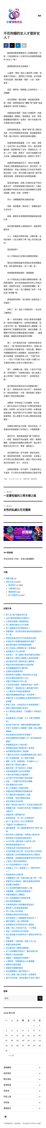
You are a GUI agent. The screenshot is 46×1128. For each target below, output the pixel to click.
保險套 (6, 1102)
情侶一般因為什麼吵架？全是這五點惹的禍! (24, 804)
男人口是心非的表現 (14, 911)
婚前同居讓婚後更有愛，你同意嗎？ (21, 695)
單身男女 (34, 479)
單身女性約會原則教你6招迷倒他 (20, 665)
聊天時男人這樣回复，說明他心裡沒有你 (23, 834)
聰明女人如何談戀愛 (14, 954)
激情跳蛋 (7, 1085)
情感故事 (12, 592)
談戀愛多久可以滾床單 (15, 651)
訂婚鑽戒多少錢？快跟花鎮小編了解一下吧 (24, 878)
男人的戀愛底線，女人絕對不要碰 (20, 758)
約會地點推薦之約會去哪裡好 (18, 771)
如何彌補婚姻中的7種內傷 (17, 668)
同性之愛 (7, 1097)
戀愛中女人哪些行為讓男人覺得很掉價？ (23, 658)
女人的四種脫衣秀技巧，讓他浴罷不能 (22, 951)
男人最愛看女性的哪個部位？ (18, 628)
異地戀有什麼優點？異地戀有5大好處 (21, 675)
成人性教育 (13, 595)
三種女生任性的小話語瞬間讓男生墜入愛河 (24, 754)
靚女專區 (7, 1079)
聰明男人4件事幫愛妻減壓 (17, 908)
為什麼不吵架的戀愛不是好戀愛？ (20, 778)
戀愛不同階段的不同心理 (16, 681)
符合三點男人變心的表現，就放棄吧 (21, 974)
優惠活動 (9, 578)
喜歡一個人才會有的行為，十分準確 (21, 928)
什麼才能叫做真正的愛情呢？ (18, 774)
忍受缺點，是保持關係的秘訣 (18, 798)
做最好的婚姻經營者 (14, 968)
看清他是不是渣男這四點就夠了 (19, 838)
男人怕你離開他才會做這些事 (18, 898)
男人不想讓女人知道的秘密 (17, 788)
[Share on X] (12, 45)
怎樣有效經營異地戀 (14, 671)
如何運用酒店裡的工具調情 (17, 751)
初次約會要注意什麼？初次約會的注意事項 (24, 851)
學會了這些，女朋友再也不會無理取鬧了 (23, 704)
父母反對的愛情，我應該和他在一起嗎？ (23, 685)
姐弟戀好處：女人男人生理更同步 (20, 818)
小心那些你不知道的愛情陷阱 (18, 691)
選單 (39, 16)
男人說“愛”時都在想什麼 (16, 615)
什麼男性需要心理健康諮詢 (17, 621)
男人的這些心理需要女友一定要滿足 (21, 648)
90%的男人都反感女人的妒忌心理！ (21, 841)
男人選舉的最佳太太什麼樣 (17, 625)
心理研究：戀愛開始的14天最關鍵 (20, 961)
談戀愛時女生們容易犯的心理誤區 (20, 924)
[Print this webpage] (24, 45)
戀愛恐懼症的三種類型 (15, 894)
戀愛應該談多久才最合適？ (17, 744)
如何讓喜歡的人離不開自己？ (18, 971)
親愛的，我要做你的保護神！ (18, 958)
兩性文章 (26, 479)
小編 (5, 479)
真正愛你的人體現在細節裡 (17, 948)
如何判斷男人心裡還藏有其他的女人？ (22, 918)
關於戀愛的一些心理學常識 (17, 921)
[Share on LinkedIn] (18, 45)
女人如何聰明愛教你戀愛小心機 (19, 888)
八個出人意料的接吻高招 (16, 861)
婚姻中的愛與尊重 (13, 964)
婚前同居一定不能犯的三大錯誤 (19, 768)
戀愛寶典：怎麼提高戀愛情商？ (19, 891)
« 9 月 (11, 1055)
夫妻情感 (12, 588)
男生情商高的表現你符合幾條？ (19, 734)
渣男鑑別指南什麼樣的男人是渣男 (20, 748)
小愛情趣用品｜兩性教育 (12, 1123)
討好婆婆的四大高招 (14, 784)
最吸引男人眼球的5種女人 (17, 764)
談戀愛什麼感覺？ (13, 884)
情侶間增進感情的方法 (15, 844)
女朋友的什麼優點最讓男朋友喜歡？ (21, 641)
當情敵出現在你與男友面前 (17, 914)
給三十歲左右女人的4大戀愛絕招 (19, 821)
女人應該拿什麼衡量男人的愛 (18, 794)
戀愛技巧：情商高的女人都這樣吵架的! (22, 688)
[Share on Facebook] (6, 45)
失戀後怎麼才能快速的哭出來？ (19, 848)
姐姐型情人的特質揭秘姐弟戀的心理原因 (23, 854)
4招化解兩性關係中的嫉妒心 (18, 618)
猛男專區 (7, 1073)
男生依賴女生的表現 (14, 801)
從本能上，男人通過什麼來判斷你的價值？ (24, 655)
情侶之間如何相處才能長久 (17, 708)
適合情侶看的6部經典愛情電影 (19, 645)
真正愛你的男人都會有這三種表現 (20, 661)
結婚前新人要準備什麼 (15, 814)
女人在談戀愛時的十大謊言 (17, 864)
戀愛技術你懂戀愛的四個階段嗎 (19, 791)
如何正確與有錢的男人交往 (17, 678)
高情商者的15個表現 (14, 874)
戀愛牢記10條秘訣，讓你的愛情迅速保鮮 (23, 881)
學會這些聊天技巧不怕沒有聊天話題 (21, 638)
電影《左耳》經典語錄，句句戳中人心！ (23, 761)
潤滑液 (6, 1091)
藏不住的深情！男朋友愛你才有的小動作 (23, 978)
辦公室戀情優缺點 (13, 901)
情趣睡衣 (7, 1108)
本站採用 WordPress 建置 (32, 1123)
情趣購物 (7, 1067)
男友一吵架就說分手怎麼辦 (17, 931)
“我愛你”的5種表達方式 (16, 824)
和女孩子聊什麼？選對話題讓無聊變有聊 (23, 724)
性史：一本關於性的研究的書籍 (19, 781)
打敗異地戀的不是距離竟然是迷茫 (20, 904)
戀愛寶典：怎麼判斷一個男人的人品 (21, 941)
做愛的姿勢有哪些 (13, 944)
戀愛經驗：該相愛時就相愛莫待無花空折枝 (24, 858)
